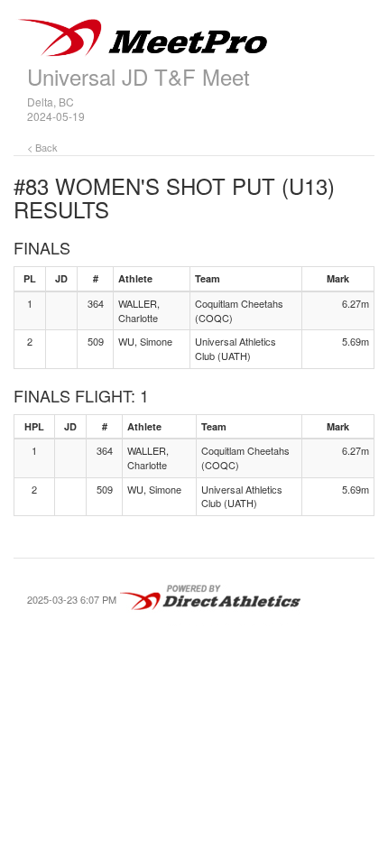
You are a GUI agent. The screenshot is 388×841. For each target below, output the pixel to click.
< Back (42, 147)
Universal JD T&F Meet (138, 76)
